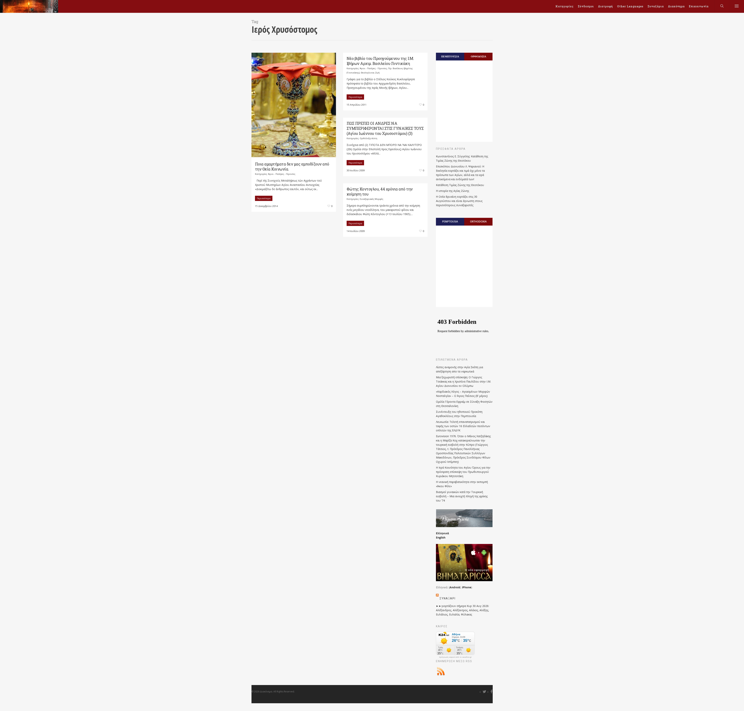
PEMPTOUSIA (450, 221)
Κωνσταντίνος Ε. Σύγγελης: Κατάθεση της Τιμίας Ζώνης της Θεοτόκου (462, 158)
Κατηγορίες (564, 6)
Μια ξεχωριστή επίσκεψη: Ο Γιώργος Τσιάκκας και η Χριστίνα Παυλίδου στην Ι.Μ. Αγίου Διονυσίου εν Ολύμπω (463, 381)
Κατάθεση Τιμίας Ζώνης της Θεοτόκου (460, 185)
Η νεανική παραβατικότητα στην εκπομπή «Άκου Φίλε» (462, 484)
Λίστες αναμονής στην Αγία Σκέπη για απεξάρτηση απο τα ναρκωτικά (459, 369)
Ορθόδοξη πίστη (368, 138)
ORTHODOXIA (478, 221)
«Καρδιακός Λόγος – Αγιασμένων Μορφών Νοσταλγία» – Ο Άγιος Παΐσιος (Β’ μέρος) (463, 394)
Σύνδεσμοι (586, 6)
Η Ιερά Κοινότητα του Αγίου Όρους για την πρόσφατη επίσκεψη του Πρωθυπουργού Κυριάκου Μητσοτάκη (463, 472)
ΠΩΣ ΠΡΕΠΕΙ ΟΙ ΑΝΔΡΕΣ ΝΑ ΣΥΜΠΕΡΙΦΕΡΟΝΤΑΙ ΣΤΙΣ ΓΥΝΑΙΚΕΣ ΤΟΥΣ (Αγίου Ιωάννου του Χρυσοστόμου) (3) (385, 128)
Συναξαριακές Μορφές (371, 198)
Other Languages (630, 6)
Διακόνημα (676, 6)
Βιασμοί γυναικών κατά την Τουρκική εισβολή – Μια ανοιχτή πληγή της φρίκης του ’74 (462, 496)
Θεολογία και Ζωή (370, 72)
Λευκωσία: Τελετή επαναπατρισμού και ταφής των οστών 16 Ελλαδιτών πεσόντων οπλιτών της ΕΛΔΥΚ (463, 426)
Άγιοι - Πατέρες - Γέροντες (281, 173)
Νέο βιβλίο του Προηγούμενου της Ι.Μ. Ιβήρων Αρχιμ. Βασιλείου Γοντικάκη (380, 61)
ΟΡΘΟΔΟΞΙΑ (478, 56)
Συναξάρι (448, 598)
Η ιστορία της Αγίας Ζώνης (452, 191)
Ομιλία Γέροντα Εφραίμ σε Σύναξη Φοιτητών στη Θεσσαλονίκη (464, 404)
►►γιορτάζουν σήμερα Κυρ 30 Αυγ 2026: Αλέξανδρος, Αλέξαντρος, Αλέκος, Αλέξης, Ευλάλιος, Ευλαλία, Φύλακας (462, 610)
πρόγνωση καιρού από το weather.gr (455, 657)
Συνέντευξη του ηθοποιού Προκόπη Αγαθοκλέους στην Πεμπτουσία (459, 414)
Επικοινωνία (699, 6)
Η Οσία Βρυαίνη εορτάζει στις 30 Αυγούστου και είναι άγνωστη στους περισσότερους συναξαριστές (459, 201)
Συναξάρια (656, 6)
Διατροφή (605, 6)
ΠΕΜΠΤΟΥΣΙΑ (450, 56)
